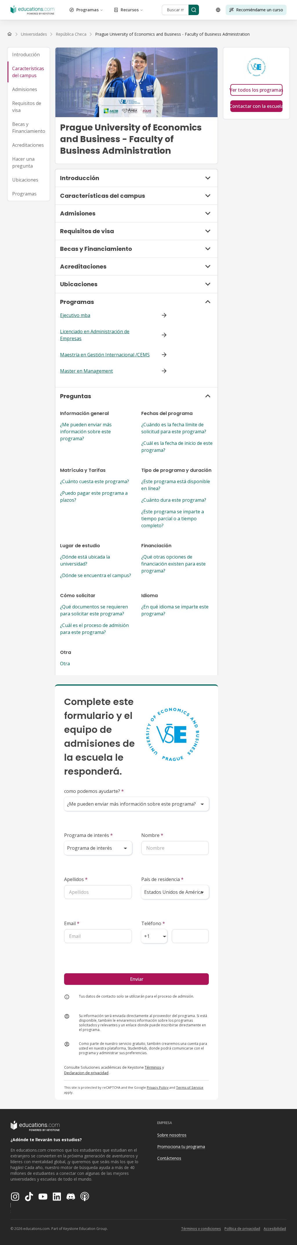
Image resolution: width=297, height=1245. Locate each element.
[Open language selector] (218, 10)
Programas (87, 9)
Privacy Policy (158, 1087)
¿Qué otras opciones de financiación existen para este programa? (173, 564)
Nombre (152, 835)
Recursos (130, 9)
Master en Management (86, 371)
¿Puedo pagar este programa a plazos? (94, 496)
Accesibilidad (275, 1228)
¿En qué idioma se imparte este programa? (175, 610)
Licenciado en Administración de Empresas (94, 335)
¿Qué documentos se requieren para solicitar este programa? (94, 610)
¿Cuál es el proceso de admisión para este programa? (94, 628)
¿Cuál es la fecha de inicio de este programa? (177, 446)
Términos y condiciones (201, 1228)
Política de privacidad (242, 1228)
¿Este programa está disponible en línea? (175, 485)
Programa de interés (88, 835)
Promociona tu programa (181, 1146)
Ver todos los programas (256, 90)
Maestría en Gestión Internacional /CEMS (105, 354)
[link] (172, 34)
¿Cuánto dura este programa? (173, 500)
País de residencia (162, 879)
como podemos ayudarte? (94, 791)
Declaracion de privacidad (86, 1072)
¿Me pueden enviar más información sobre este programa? (86, 431)
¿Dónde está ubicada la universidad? (85, 560)
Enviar (136, 979)
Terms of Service (189, 1087)
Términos (153, 1067)
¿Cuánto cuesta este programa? (94, 481)
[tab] (29, 54)
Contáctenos (169, 1158)
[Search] (194, 10)
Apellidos (76, 879)
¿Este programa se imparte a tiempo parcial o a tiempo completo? (172, 518)
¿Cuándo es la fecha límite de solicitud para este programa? (173, 428)
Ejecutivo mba (75, 315)
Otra (65, 663)
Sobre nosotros (171, 1135)
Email (71, 923)
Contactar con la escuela (256, 106)
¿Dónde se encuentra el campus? (95, 575)
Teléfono (153, 923)
